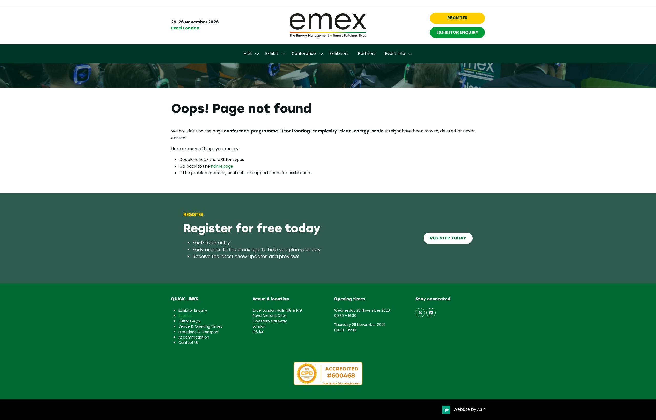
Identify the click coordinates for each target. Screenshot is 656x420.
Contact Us (188, 343)
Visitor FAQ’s (189, 321)
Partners (367, 53)
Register (185, 316)
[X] (420, 312)
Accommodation (193, 338)
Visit (248, 53)
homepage (222, 166)
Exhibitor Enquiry (192, 311)
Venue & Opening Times (200, 327)
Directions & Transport (198, 332)
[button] (457, 18)
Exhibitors (339, 53)
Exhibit (271, 53)
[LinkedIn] (431, 312)
